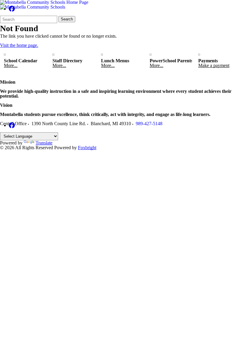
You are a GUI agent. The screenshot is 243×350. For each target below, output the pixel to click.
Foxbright (87, 147)
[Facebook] (12, 8)
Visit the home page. (19, 45)
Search (67, 19)
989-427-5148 (149, 123)
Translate (44, 142)
